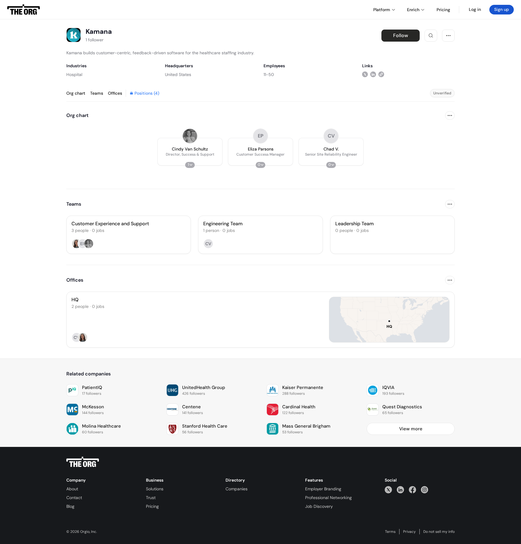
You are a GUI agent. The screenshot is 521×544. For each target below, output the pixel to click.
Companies (237, 489)
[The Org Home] (23, 9)
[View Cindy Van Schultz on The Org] (189, 136)
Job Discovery (319, 506)
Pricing (152, 506)
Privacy (409, 531)
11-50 (269, 74)
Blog (70, 506)
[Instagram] (424, 489)
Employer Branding (323, 489)
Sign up (501, 9)
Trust (151, 497)
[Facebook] (412, 489)
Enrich (413, 9)
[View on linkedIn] (373, 74)
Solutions (154, 489)
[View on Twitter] (365, 74)
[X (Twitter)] (388, 489)
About (72, 489)
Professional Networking (328, 497)
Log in (475, 9)
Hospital (74, 74)
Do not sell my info (439, 531)
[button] (190, 152)
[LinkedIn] (400, 489)
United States (178, 74)
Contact (74, 497)
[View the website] (381, 74)
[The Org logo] (82, 462)
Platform (381, 9)
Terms (390, 531)
